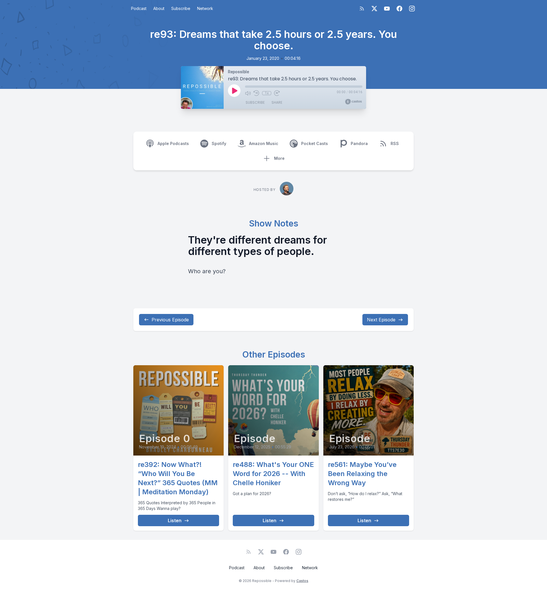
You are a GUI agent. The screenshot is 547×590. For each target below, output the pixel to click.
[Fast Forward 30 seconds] (277, 93)
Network (205, 8)
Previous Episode (170, 319)
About (158, 8)
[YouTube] (387, 8)
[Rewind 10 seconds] (256, 93)
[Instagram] (412, 8)
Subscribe (180, 8)
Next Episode (381, 319)
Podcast (138, 8)
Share (277, 102)
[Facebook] (399, 8)
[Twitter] (374, 8)
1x (267, 93)
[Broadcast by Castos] (353, 102)
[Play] (234, 90)
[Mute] (248, 93)
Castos (302, 581)
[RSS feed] (362, 8)
